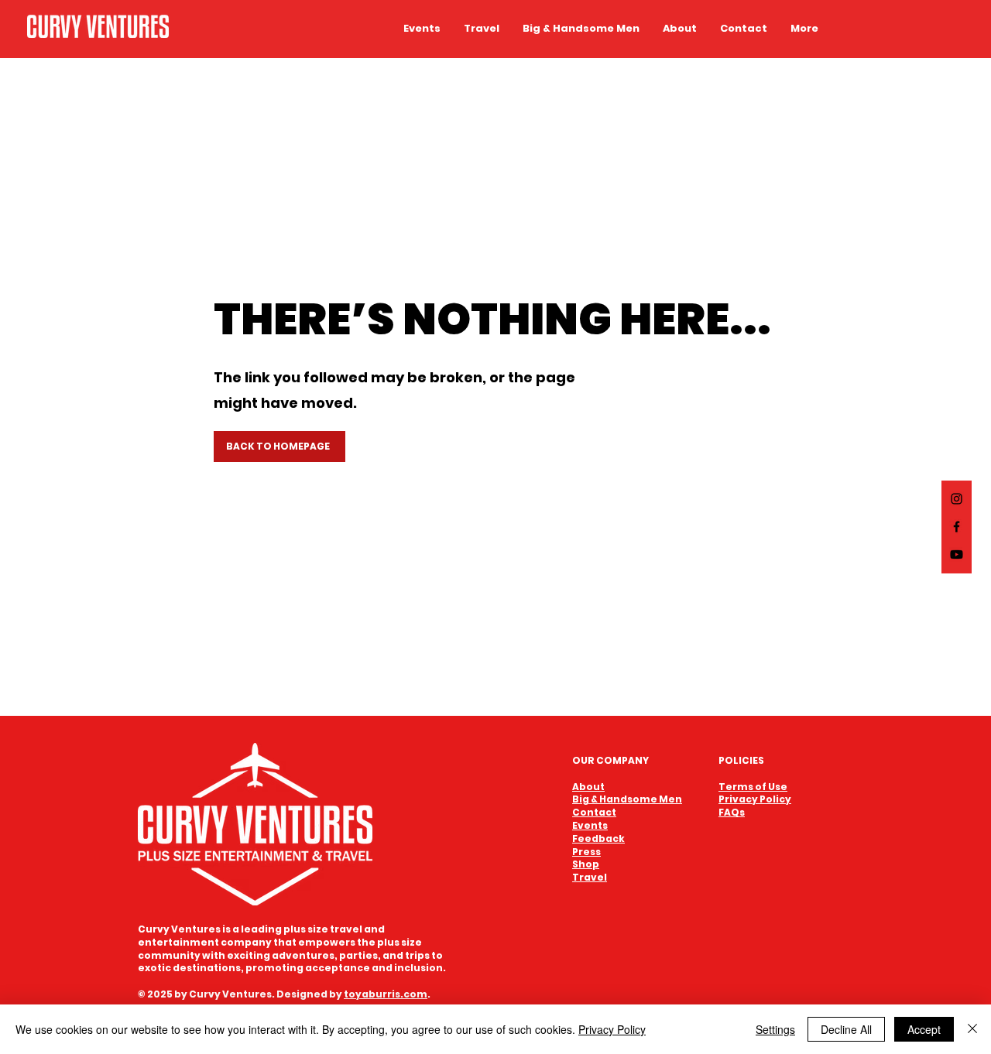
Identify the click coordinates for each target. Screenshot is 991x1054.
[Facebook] (956, 526)
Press (586, 851)
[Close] (972, 1029)
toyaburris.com (385, 994)
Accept (924, 1029)
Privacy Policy (612, 1029)
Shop (585, 864)
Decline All (846, 1029)
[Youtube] (956, 554)
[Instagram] (956, 498)
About (588, 786)
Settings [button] (775, 1029)
